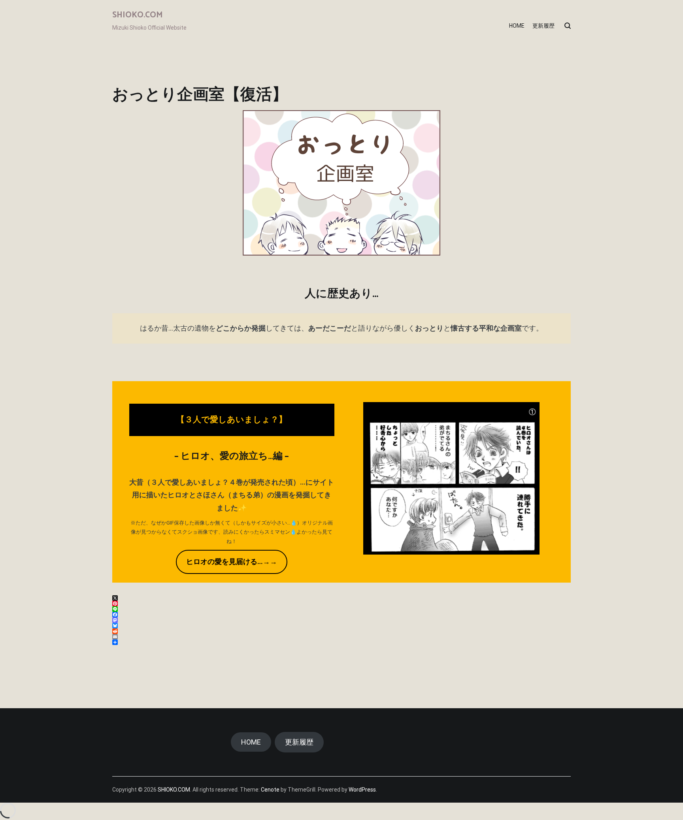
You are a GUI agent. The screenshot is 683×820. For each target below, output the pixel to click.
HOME (517, 26)
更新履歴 (543, 26)
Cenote (270, 789)
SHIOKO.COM (137, 15)
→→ (231, 561)
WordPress (362, 789)
